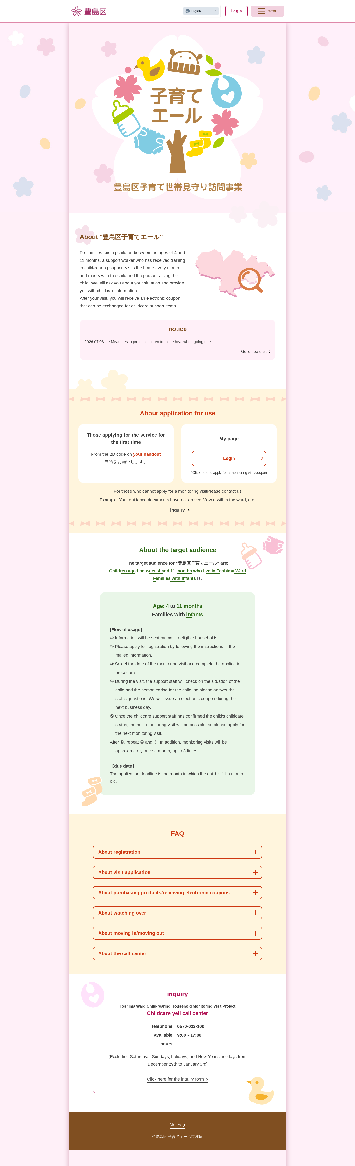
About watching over (122, 913)
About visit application (124, 872)
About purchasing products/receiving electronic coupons (164, 892)
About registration (119, 852)
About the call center (122, 953)
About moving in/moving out (131, 933)
